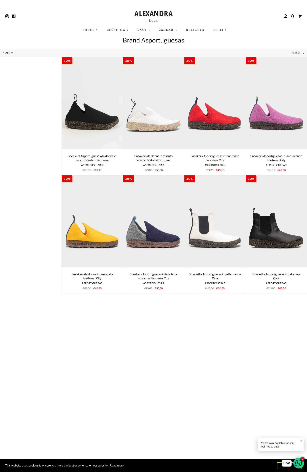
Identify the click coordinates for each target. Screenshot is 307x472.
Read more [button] (117, 465)
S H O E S (89, 29)
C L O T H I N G (116, 29)
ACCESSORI (166, 29)
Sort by (296, 53)
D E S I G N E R (195, 29)
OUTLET (219, 29)
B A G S (142, 29)
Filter (6, 53)
